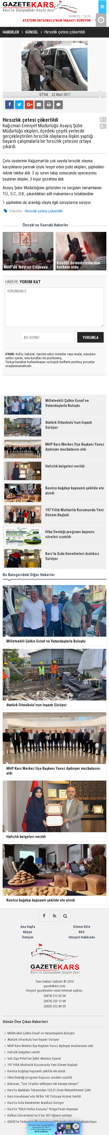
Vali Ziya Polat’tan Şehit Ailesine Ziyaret (34, 1058)
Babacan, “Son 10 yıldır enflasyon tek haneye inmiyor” (43, 1084)
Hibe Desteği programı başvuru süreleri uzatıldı (39, 1077)
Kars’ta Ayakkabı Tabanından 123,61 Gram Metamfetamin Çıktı (49, 1090)
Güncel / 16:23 (56, 18)
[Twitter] (19, 104)
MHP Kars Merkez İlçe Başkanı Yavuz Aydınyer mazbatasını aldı (50, 1046)
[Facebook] (9, 104)
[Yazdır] (48, 104)
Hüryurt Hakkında (82, 937)
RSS (82, 932)
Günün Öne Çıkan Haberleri (25, 1021)
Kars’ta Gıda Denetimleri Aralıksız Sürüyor (35, 1103)
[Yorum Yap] (58, 104)
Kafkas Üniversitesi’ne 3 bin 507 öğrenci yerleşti (39, 1115)
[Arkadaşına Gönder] (39, 104)
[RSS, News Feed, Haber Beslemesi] (54, 916)
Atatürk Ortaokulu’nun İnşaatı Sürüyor (33, 1039)
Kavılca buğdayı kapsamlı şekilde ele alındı (36, 1071)
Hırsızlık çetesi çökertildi (43, 211)
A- (103, 126)
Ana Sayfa (27, 927)
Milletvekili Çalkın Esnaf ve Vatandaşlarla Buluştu (41, 1033)
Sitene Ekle (81, 927)
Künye (27, 932)
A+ (103, 119)
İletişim (27, 937)
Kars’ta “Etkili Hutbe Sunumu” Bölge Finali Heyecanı (42, 1109)
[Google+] (29, 104)
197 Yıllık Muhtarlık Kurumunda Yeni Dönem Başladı (42, 1065)
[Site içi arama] (65, 916)
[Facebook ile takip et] (44, 916)
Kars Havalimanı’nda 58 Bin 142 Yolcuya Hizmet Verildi (44, 1096)
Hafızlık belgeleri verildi (23, 1052)
